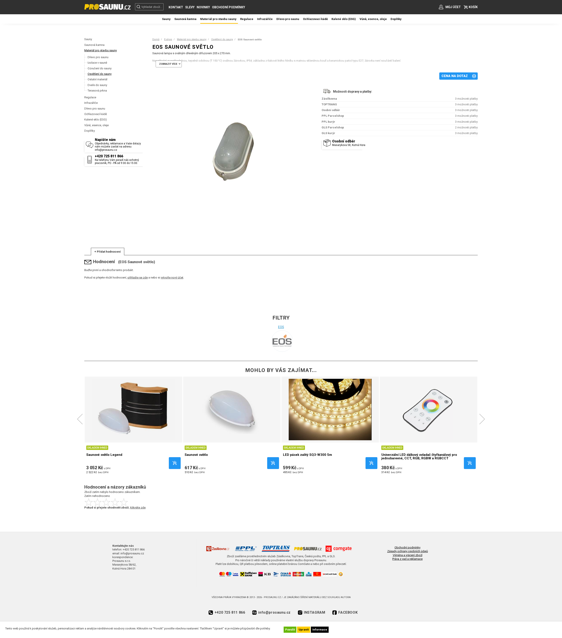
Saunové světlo (196, 455)
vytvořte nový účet (172, 277)
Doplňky (89, 130)
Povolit (290, 629)
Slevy (190, 7)
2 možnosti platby (466, 127)
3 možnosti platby (466, 98)
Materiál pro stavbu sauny (100, 50)
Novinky (203, 7)
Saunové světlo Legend (104, 455)
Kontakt (176, 7)
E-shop (168, 39)
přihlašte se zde (138, 277)
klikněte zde (138, 507)
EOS (281, 327)
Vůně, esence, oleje (96, 125)
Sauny (88, 39)
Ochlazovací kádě (95, 114)
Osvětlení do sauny (222, 39)
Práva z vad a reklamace (407, 559)
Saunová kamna (94, 45)
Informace (319, 629)
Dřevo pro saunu (94, 108)
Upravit (304, 629)
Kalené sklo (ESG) (95, 119)
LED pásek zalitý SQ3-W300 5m (307, 455)
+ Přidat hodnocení (107, 251)
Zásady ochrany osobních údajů (407, 551)
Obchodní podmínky (228, 7)
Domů (155, 39)
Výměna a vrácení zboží (407, 555)
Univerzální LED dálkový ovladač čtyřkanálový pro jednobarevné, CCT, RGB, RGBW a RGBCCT (419, 456)
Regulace (90, 97)
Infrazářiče (91, 102)
